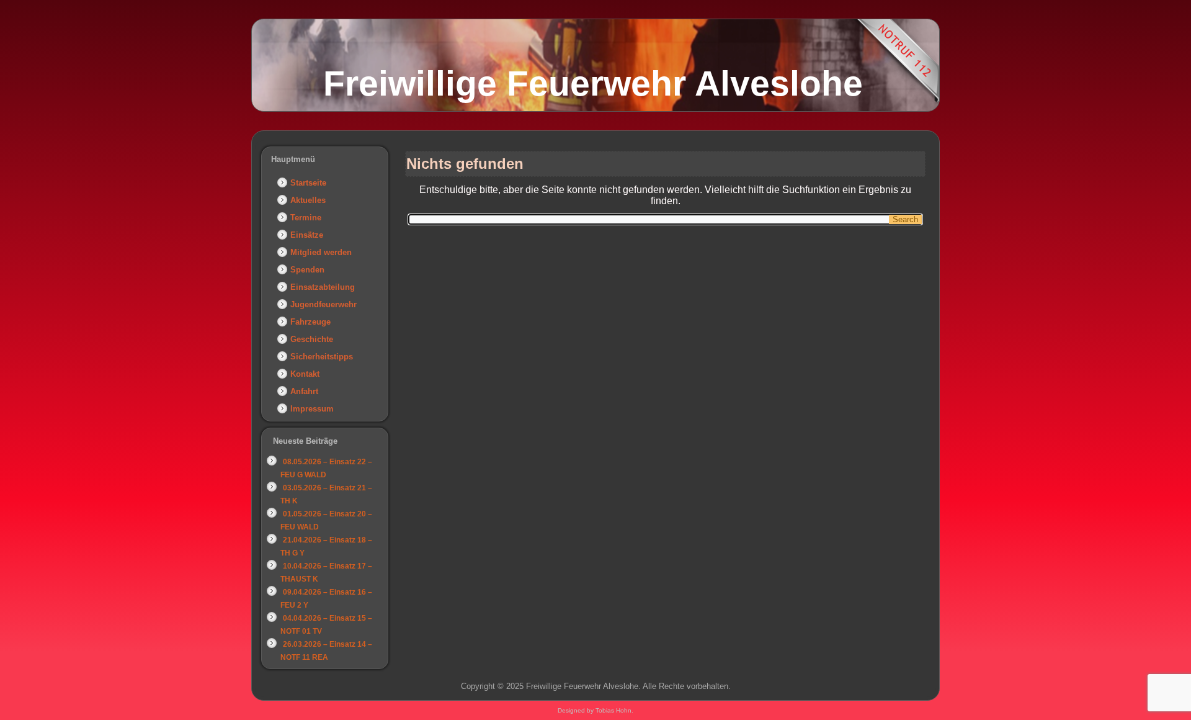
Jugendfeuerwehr (323, 304)
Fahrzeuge (310, 321)
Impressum (312, 408)
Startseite (308, 182)
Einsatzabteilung (322, 287)
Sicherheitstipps (321, 356)
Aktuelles (308, 200)
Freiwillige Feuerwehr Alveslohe (593, 83)
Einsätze (306, 235)
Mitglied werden (321, 252)
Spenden (307, 269)
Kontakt (304, 374)
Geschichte (311, 339)
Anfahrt (304, 391)
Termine (305, 217)
